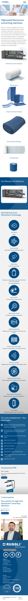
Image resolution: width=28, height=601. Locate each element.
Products (5, 567)
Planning (5, 578)
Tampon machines (6, 568)
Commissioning (6, 581)
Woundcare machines (7, 570)
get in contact (5, 513)
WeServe (20, 598)
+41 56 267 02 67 (5, 509)
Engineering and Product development (11, 579)
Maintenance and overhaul (8, 582)
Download (4, 477)
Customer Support (7, 576)
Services (5, 575)
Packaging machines (7, 571)
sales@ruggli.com (6, 510)
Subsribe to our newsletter (10, 550)
